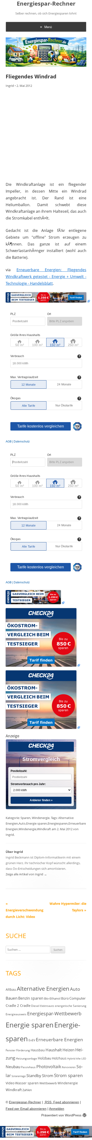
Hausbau (38, 1050)
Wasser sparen (27, 1083)
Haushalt (54, 1049)
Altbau (11, 989)
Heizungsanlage (26, 1058)
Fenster (11, 1050)
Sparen (25, 818)
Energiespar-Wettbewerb (54, 1013)
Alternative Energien (43, 988)
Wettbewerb (48, 1083)
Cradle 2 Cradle (18, 1005)
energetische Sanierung (70, 1006)
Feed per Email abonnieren (26, 1109)
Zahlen (27, 1090)
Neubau (13, 1066)
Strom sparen (68, 1075)
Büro (65, 998)
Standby (33, 1075)
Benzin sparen (30, 998)
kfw (78, 1058)
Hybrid (71, 1058)
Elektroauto (47, 1006)
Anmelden (56, 1109)
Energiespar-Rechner (46, 3)
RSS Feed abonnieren (61, 1102)
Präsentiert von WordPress (61, 1115)
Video (10, 1083)
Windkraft (44, 829)
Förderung (23, 1050)
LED (83, 1058)
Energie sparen (36, 823)
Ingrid (10, 86)
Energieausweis (16, 1014)
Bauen (11, 998)
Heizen (69, 1049)
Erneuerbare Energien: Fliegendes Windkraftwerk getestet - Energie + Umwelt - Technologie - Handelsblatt (46, 276)
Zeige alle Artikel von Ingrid (26, 874)
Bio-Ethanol (52, 998)
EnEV (32, 1040)
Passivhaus (28, 1067)
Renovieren (69, 1067)
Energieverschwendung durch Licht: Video (24, 910)
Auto (22, 823)
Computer (77, 998)
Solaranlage (19, 1076)
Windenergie (41, 818)
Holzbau (44, 1058)
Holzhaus (59, 1058)
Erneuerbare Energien (59, 1039)
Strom (47, 1075)
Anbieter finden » (41, 800)
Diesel (35, 1006)
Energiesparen (58, 823)
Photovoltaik (48, 1066)
